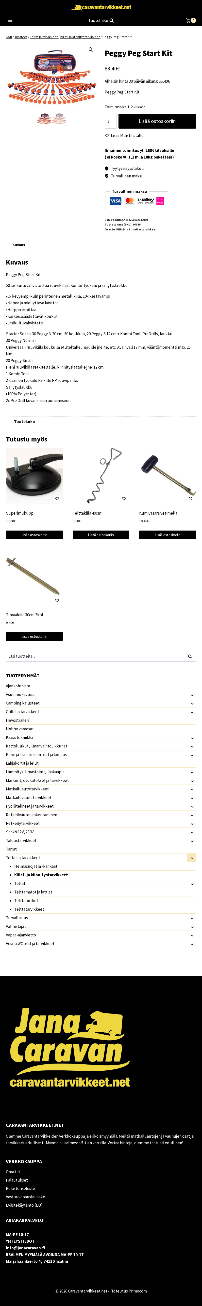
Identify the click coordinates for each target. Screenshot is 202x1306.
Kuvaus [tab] (19, 244)
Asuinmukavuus (20, 694)
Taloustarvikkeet (21, 840)
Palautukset (17, 1180)
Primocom (138, 1291)
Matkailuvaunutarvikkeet (28, 797)
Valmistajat (16, 926)
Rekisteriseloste (20, 1188)
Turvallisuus (17, 917)
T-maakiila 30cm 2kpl (24, 614)
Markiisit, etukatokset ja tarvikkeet (37, 780)
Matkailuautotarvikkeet (27, 789)
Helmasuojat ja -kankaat (35, 866)
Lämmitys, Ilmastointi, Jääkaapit (35, 771)
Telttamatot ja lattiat (33, 892)
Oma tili (13, 1171)
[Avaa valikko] (10, 20)
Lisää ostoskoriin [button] (34, 535)
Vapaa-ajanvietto (21, 935)
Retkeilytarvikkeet (23, 823)
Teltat (19, 883)
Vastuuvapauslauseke (25, 1196)
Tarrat (11, 849)
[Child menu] (191, 694)
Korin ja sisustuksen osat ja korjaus (36, 754)
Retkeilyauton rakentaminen (31, 814)
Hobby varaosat (20, 729)
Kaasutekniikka (19, 737)
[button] (90, 49)
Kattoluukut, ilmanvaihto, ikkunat (36, 746)
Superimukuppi (20, 513)
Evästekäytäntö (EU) (24, 1205)
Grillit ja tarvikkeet (22, 711)
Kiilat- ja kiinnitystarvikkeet (136, 229)
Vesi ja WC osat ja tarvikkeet (30, 943)
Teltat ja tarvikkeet (23, 857)
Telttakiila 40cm (87, 513)
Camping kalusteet (23, 703)
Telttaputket (26, 900)
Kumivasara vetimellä (158, 513)
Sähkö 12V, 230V (20, 832)
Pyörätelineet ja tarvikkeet (30, 806)
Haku (191, 656)
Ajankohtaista (18, 686)
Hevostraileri (17, 720)
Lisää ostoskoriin (157, 121)
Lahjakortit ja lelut (22, 763)
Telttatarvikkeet (29, 909)
